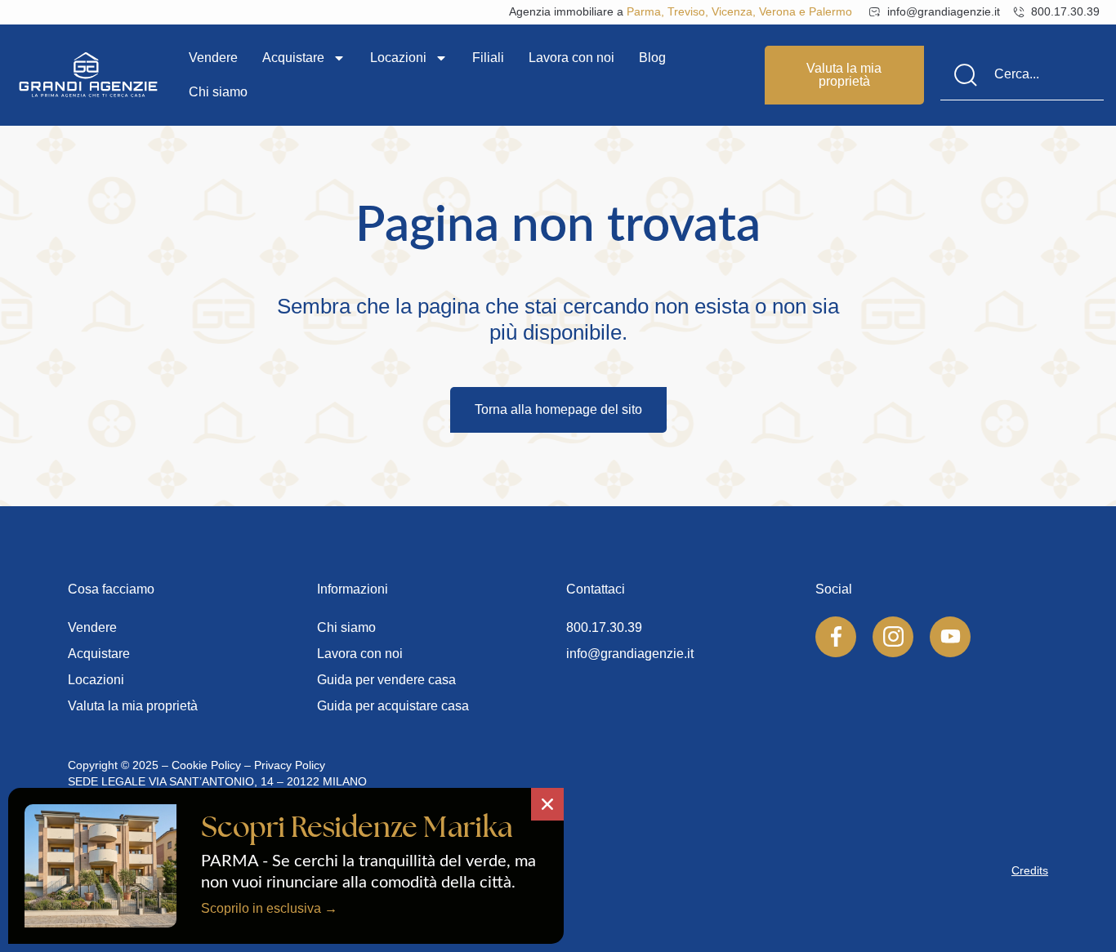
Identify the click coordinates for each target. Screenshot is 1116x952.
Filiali (488, 58)
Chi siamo (218, 92)
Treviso (686, 11)
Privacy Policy (289, 765)
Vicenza (732, 11)
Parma (644, 11)
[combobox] (1022, 75)
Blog (652, 58)
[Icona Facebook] (835, 636)
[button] (547, 804)
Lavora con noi (571, 58)
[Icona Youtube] (950, 636)
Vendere (213, 58)
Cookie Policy (206, 765)
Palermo (830, 11)
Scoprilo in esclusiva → (269, 908)
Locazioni (398, 58)
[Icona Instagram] (893, 636)
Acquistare (293, 58)
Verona (777, 11)
